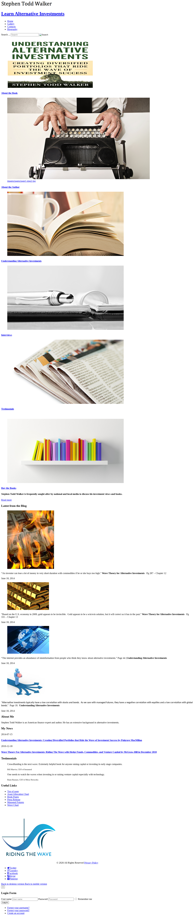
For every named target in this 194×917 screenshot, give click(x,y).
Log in (5, 902)
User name (6, 899)
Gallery (10, 24)
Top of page (13, 791)
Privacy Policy (91, 862)
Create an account (15, 913)
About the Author (10, 187)
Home (10, 21)
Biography (12, 29)
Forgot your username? (18, 907)
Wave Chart (13, 805)
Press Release (13, 799)
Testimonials (7, 409)
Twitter (13, 868)
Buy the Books (8, 488)
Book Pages (13, 797)
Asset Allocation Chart (18, 794)
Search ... (5, 34)
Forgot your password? (18, 910)
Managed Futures (15, 802)
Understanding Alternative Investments (21, 261)
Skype (12, 876)
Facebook (13, 873)
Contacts (11, 26)
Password (43, 899)
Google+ (14, 870)
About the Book (9, 93)
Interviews (6, 335)
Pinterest (13, 879)
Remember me (84, 899)
